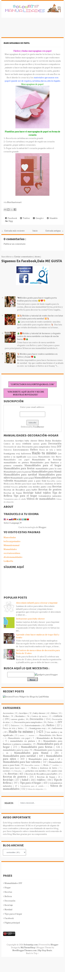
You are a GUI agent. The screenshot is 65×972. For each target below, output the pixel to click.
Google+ (39, 218)
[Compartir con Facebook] (14, 209)
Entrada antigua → (55, 230)
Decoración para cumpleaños (36, 446)
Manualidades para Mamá (46, 471)
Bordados (56, 440)
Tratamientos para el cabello (15, 499)
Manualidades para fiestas (20, 468)
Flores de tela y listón (50, 450)
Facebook (12, 218)
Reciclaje (29, 492)
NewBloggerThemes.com (24, 950)
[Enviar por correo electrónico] (4, 209)
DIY (59, 446)
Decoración (54, 443)
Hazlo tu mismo (45, 453)
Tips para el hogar (25, 495)
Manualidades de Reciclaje (46, 459)
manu (29, 457)
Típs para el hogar (13, 913)
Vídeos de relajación (35, 789)
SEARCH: (9, 803)
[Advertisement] (25, 29)
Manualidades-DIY (13, 883)
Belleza (8, 896)
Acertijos (20, 440)
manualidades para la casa (49, 468)
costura (27, 443)
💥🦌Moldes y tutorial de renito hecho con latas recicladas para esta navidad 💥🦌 (40, 317)
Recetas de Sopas (13, 492)
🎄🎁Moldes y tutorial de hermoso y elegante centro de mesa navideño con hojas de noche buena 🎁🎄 (39, 336)
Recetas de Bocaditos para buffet (21, 489)
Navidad (8, 909)
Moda (6, 483)
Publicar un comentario (15, 243)
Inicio (35, 230)
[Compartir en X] (11, 209)
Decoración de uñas (13, 447)
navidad (7, 486)
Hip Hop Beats (45, 950)
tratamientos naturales (50, 495)
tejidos (47, 492)
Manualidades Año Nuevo (49, 456)
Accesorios (9, 440)
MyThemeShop (28, 947)
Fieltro (34, 449)
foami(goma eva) (12, 453)
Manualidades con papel (18, 459)
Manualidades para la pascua (18, 471)
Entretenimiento (21, 449)
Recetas (56, 486)
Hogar (8, 887)
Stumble (53, 218)
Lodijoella (8, 560)
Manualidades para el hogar (43, 465)
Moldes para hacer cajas (26, 483)
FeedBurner (38, 426)
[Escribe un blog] (8, 209)
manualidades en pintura (17, 462)
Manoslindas (10, 537)
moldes (12, 484)
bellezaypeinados (12, 541)
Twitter (26, 218)
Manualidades (10, 549)
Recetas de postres (49, 489)
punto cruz (46, 486)
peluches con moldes (30, 486)
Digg (10, 220)
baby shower (31, 440)
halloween (26, 453)
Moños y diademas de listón (49, 483)
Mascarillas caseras (54, 481)
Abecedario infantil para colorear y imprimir (37, 602)
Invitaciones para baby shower (30, 618)
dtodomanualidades (13, 557)
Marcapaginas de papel (17, 43)
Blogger (42, 527)
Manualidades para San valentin (22, 762)
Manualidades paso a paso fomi (30, 480)
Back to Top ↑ (32, 953)
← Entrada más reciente (13, 230)
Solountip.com (31, 944)
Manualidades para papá (22, 477)
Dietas (54, 447)
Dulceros (8, 450)
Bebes (41, 440)
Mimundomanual (12, 545)
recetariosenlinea (12, 553)
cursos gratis (40, 443)
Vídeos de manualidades (41, 498)
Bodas (48, 440)
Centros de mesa (13, 443)
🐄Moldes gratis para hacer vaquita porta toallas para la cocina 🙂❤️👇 (37, 299)
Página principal (12, 922)
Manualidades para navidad (21, 474)
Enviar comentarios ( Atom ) (27, 256)
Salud (39, 492)
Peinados (15, 487)
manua (35, 457)
